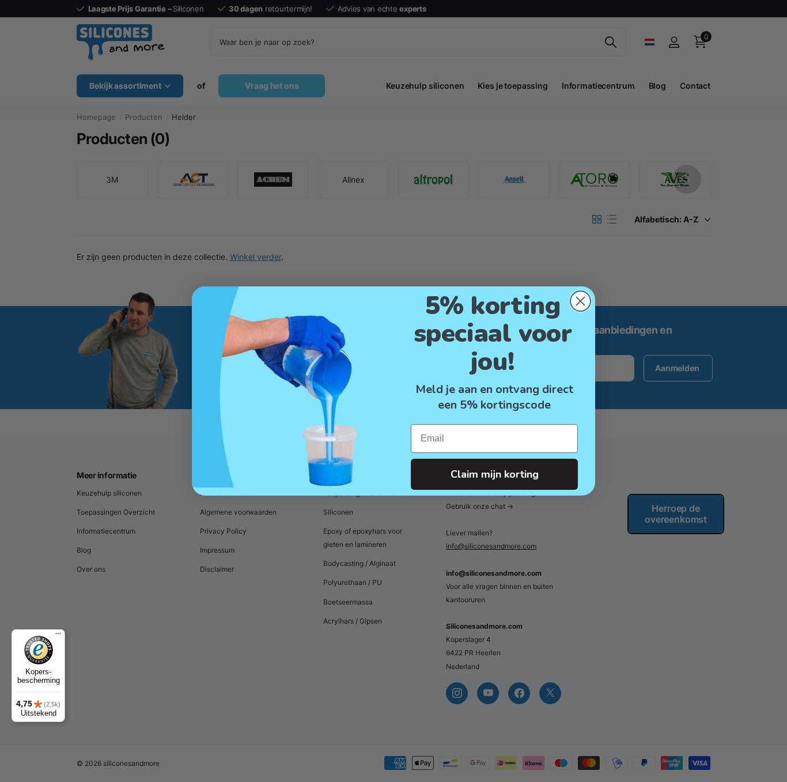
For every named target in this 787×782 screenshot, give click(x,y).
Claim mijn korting (495, 474)
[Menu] (58, 636)
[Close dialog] (580, 301)
